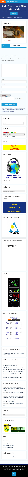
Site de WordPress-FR (8, 447)
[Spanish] (15, 132)
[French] (7, 132)
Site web (3, 89)
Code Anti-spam (17, 98)
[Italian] (14, 132)
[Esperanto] (12, 132)
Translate (13, 136)
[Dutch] (10, 132)
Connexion (5, 440)
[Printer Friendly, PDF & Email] (7, 41)
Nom (3, 79)
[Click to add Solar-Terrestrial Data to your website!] (14, 306)
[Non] (26, 471)
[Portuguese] (8, 132)
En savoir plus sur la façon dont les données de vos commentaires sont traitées (13, 110)
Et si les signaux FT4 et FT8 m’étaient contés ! (13, 371)
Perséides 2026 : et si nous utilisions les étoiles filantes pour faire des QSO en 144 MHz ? (14, 389)
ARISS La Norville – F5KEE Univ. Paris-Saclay (14, 207)
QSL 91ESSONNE (14, 147)
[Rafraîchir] (10, 95)
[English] (3, 132)
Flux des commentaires (8, 445)
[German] (5, 132)
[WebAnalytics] (14, 457)
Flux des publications (8, 443)
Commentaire (5, 62)
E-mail (3, 84)
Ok (14, 474)
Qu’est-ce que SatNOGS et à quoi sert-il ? (12, 373)
